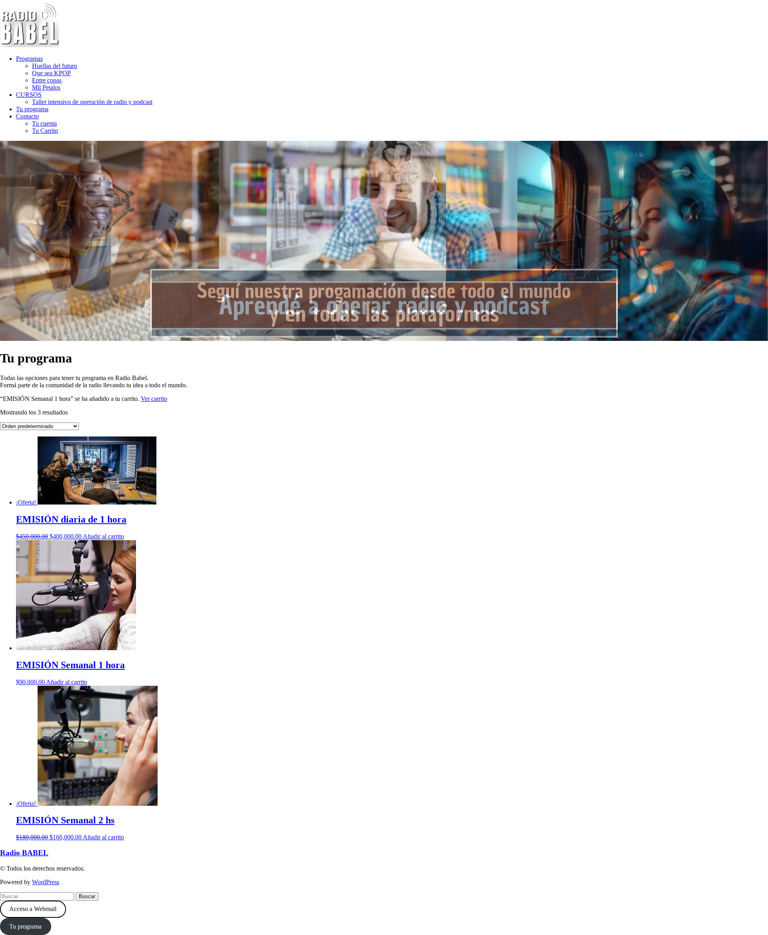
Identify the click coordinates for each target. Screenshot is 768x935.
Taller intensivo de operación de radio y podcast (92, 101)
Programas (29, 58)
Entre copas (47, 80)
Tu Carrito (45, 130)
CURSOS (29, 94)
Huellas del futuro (54, 65)
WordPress (45, 882)
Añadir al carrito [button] (103, 536)
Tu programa (32, 109)
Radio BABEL (24, 853)
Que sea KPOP (51, 73)
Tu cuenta (44, 123)
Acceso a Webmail (32, 908)
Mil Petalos (46, 87)
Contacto (27, 116)
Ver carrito (154, 398)
